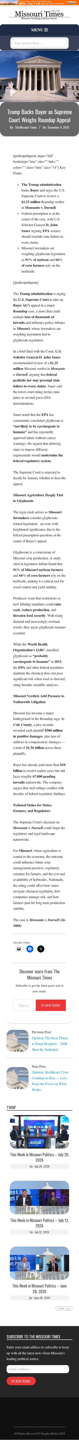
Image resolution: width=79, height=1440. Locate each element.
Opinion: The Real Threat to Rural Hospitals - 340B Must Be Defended (50, 1044)
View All (64, 1308)
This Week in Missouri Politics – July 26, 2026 (39, 1157)
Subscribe (51, 1005)
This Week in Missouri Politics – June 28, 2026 (39, 1288)
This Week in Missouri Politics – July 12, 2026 (39, 1223)
